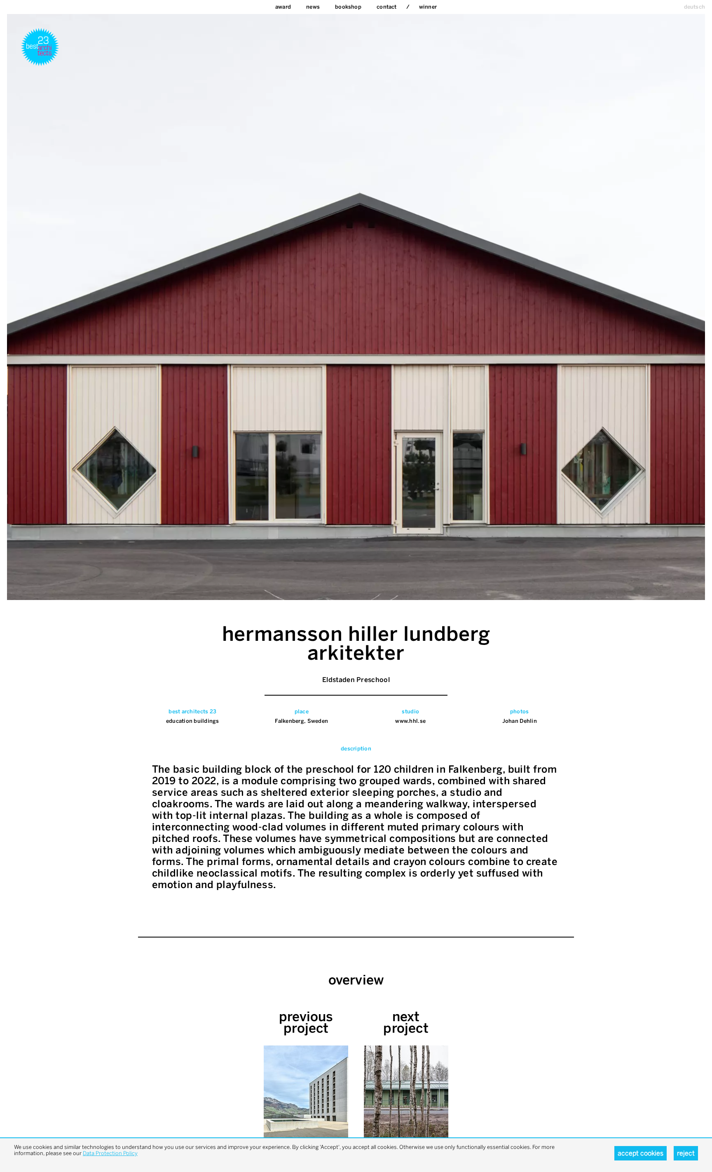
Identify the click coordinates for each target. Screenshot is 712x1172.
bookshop (348, 7)
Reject (686, 1153)
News (313, 7)
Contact (386, 7)
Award (283, 7)
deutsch (694, 7)
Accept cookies (640, 1153)
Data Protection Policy (110, 1153)
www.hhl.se (410, 721)
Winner (428, 7)
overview (356, 980)
